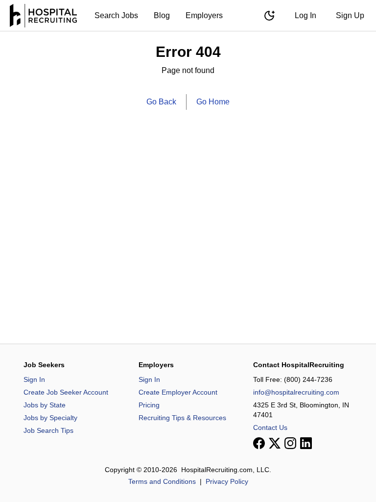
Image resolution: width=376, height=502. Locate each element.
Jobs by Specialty (50, 418)
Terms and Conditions (162, 481)
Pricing (149, 405)
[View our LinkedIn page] (306, 443)
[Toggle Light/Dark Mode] (269, 15)
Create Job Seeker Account (66, 392)
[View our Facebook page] (259, 443)
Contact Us (270, 427)
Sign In (34, 379)
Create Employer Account (178, 392)
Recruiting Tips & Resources (182, 418)
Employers (204, 15)
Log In (305, 15)
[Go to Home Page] (43, 15)
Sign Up (350, 15)
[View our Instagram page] (290, 443)
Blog (162, 15)
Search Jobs (116, 15)
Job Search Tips (48, 430)
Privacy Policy (227, 481)
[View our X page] (275, 443)
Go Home (213, 102)
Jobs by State (45, 405)
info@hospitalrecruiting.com (296, 392)
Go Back (161, 102)
